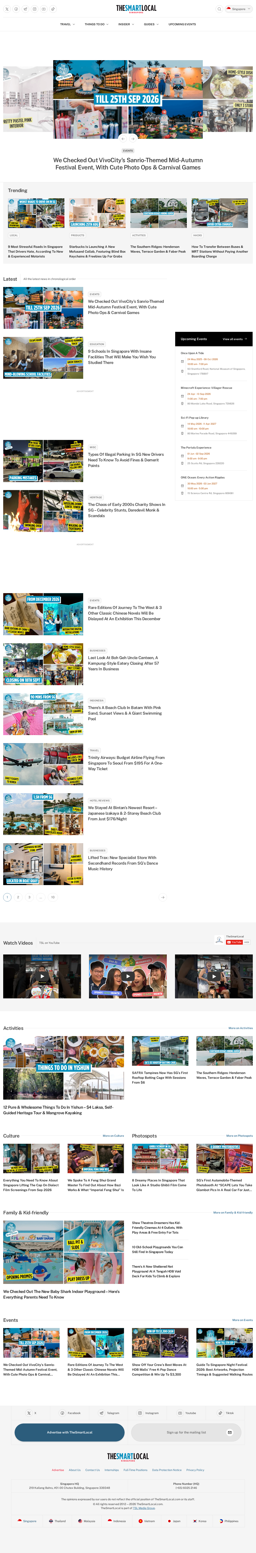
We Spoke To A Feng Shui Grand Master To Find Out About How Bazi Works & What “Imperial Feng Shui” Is (96, 1185)
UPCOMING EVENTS (182, 24)
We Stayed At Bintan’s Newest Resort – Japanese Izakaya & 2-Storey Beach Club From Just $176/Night (124, 813)
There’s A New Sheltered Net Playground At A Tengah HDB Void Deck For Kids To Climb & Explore (156, 1271)
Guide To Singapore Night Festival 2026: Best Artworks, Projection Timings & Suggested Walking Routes (224, 1369)
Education (97, 344)
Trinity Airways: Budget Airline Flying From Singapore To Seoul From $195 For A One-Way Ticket (126, 763)
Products (77, 235)
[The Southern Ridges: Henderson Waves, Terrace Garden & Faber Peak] (158, 213)
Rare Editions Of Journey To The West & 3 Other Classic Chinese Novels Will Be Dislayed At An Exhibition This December (125, 613)
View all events (233, 339)
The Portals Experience (196, 447)
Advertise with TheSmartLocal (69, 1432)
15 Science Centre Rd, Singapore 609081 (210, 493)
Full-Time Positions (135, 1470)
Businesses (128, 150)
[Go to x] (7, 9)
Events (94, 294)
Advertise (58, 1470)
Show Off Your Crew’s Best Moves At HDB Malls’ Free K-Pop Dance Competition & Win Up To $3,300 (159, 1369)
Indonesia (97, 700)
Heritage (96, 497)
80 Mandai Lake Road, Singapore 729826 (210, 403)
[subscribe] (229, 1432)
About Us (75, 1470)
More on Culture (113, 1135)
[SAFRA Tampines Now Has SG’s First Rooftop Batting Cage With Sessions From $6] (160, 1051)
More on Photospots (239, 1135)
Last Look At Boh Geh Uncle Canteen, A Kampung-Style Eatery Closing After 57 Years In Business (128, 163)
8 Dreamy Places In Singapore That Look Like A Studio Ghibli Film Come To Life (159, 1185)
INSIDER (124, 24)
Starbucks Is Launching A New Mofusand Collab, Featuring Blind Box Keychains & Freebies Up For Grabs (97, 251)
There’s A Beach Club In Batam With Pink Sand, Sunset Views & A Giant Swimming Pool (125, 713)
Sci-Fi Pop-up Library (195, 417)
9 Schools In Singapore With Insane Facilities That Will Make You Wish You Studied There (122, 357)
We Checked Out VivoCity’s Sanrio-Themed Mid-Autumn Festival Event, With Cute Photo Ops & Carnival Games (126, 307)
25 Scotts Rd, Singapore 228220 (205, 463)
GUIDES (149, 24)
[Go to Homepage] (136, 9)
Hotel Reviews (100, 800)
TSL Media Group (144, 1508)
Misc (93, 447)
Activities (139, 235)
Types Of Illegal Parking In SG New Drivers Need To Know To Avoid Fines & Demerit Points (126, 460)
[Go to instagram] (34, 9)
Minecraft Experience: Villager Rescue (206, 387)
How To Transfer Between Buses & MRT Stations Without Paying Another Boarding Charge (220, 251)
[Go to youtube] (44, 9)
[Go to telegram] (25, 9)
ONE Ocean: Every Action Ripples (203, 477)
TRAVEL (65, 24)
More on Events (242, 1320)
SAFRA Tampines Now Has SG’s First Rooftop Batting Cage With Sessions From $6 (160, 1077)
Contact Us (92, 1470)
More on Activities (241, 1028)
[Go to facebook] (16, 9)
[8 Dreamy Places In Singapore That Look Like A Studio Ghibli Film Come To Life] (160, 1158)
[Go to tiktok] (53, 9)
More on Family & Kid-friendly (233, 1212)
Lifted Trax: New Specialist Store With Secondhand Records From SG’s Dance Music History (123, 863)
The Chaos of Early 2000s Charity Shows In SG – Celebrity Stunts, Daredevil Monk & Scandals (126, 510)
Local (14, 235)
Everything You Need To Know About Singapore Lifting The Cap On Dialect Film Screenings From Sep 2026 (31, 1185)
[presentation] (232, 940)
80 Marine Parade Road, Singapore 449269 (212, 433)
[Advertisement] (85, 411)
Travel (94, 750)
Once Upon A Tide (192, 353)
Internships (112, 1470)
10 (53, 897)
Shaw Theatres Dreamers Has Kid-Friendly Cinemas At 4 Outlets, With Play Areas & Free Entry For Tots (157, 1227)
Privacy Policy (195, 1470)
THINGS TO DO (94, 24)
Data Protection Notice (167, 1470)
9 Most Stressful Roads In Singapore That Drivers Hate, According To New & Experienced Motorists (35, 251)
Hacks (197, 235)
